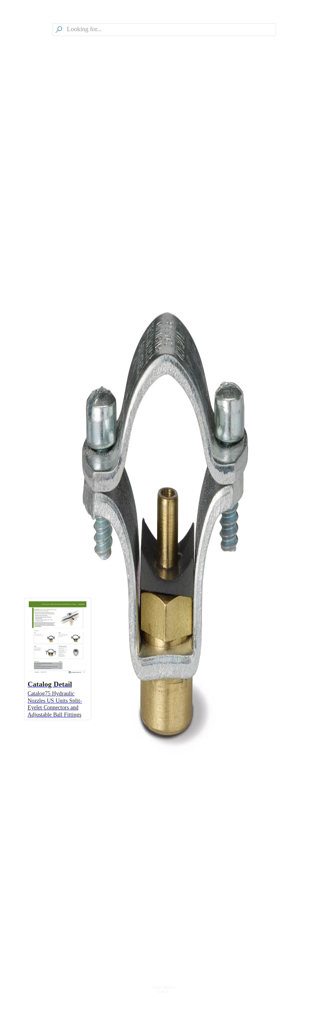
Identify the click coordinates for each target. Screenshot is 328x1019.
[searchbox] (170, 30)
